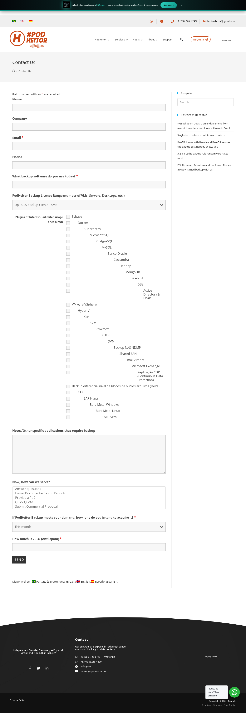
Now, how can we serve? (31, 482)
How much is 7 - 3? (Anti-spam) (37, 539)
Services (120, 39)
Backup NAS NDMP (127, 347)
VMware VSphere (84, 304)
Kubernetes (92, 229)
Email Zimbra (135, 360)
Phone (17, 157)
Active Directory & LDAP (151, 294)
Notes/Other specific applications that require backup (53, 430)
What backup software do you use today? (45, 176)
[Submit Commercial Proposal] (89, 506)
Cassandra (121, 260)
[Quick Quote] (89, 502)
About (151, 39)
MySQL (106, 247)
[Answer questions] (89, 489)
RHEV (106, 335)
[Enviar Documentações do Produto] (89, 493)
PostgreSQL (104, 241)
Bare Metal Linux (108, 411)
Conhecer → (169, 5)
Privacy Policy (18, 700)
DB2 (140, 284)
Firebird (137, 278)
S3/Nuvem (109, 417)
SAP (80, 392)
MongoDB (132, 272)
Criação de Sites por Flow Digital (218, 705)
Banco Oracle (117, 253)
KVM (93, 323)
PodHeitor (101, 39)
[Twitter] (38, 668)
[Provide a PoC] (89, 497)
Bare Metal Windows (104, 404)
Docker (83, 223)
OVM (111, 341)
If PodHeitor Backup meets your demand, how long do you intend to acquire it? (74, 517)
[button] (181, 39)
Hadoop (125, 266)
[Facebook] (30, 668)
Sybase (77, 216)
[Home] (13, 71)
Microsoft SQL (100, 235)
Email (17, 138)
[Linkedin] (47, 668)
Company (19, 118)
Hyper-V (84, 310)
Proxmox (102, 329)
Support (167, 39)
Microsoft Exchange (145, 366)
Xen (86, 317)
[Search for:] (205, 102)
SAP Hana (91, 398)
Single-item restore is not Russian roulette (201, 135)
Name (17, 99)
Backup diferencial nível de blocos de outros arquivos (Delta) (116, 386)
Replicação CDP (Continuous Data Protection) (150, 376)
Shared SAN (128, 354)
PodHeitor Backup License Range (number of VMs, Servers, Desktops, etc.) (68, 195)
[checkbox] (68, 219)
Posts (136, 39)
